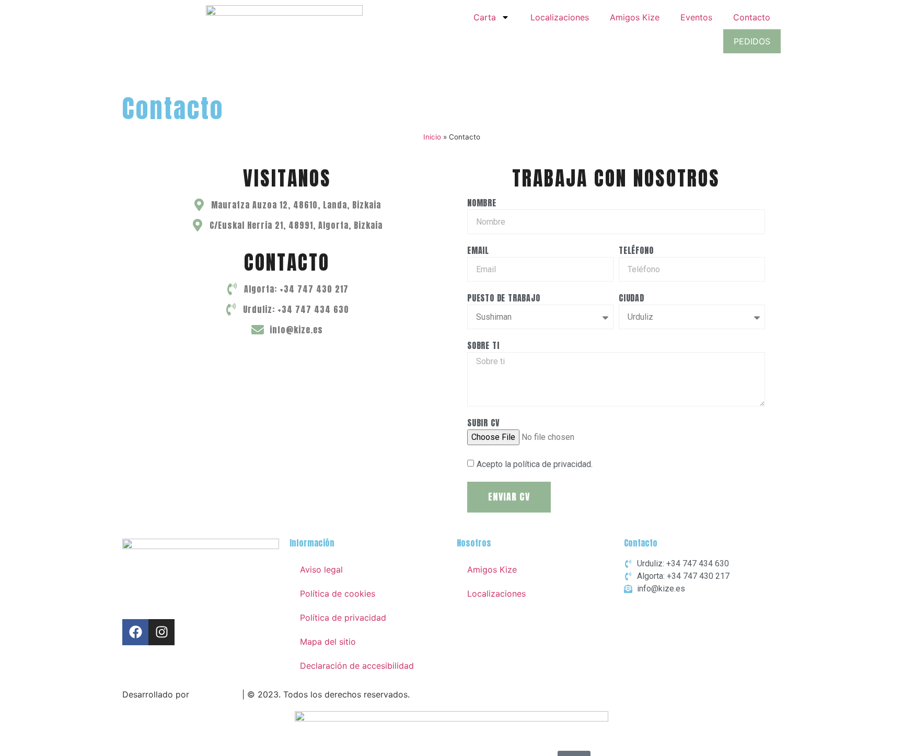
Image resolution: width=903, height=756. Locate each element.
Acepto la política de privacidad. (535, 464)
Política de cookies (337, 593)
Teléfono (636, 251)
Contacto (751, 17)
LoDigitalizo (215, 694)
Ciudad (631, 299)
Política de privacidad (343, 617)
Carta (484, 17)
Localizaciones (559, 17)
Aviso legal (321, 569)
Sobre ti (483, 346)
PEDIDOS (752, 41)
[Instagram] (161, 632)
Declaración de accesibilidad (357, 665)
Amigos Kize (634, 17)
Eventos (696, 17)
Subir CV (483, 423)
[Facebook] (135, 632)
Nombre (481, 204)
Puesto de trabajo (503, 299)
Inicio (432, 137)
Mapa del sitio (328, 641)
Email (478, 251)
